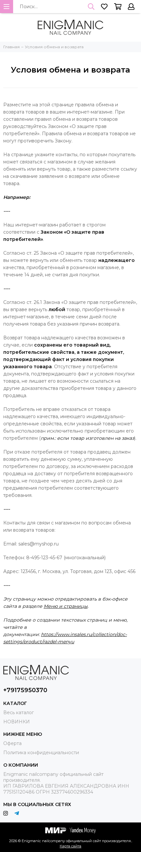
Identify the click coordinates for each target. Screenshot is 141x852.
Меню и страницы (66, 606)
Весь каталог (18, 712)
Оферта (12, 743)
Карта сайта (70, 846)
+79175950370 (25, 690)
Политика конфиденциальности (41, 753)
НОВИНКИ (16, 722)
